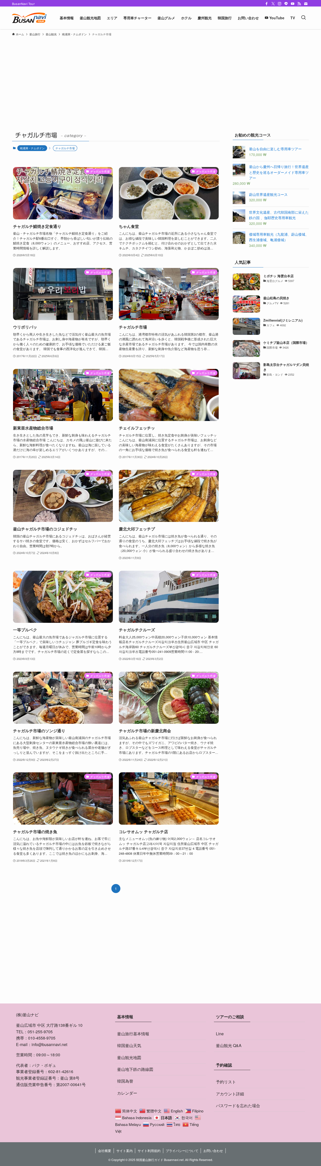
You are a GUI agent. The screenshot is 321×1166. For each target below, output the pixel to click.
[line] (286, 4)
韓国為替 (125, 1081)
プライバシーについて (182, 1150)
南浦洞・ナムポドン (32, 148)
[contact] (305, 4)
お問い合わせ (213, 1150)
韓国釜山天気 (129, 1045)
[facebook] (266, 4)
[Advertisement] (160, 76)
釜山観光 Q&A (229, 1045)
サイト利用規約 (149, 1150)
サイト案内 (124, 1150)
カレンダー (127, 1093)
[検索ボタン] (303, 18)
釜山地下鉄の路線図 (135, 1069)
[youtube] (292, 4)
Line (220, 1034)
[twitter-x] (273, 4)
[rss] (299, 4)
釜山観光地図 (129, 1057)
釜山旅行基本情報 (133, 1034)
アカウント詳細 (230, 1094)
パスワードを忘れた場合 (238, 1105)
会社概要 (104, 1150)
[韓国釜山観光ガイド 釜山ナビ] (29, 18)
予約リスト (226, 1082)
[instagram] (279, 4)
